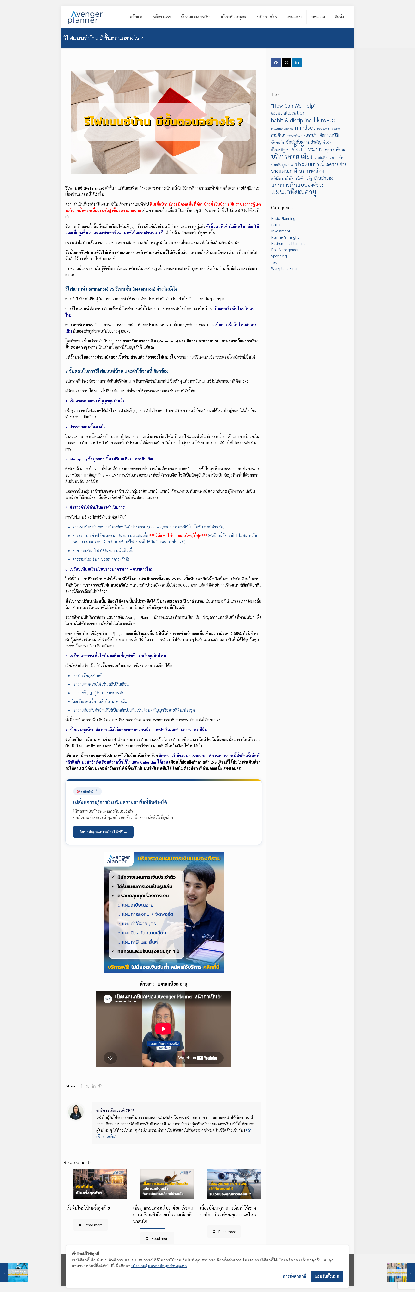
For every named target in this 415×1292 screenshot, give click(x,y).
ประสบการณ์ (309, 164)
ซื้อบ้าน (327, 142)
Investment (280, 230)
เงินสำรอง (324, 178)
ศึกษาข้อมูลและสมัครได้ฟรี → (103, 831)
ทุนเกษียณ (335, 149)
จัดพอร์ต (277, 142)
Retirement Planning (288, 243)
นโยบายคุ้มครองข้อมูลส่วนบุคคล (159, 1265)
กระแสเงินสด (294, 135)
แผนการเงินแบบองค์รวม (298, 184)
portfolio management (329, 128)
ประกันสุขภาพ (282, 164)
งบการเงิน (310, 135)
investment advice (282, 128)
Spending (279, 255)
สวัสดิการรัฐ (304, 178)
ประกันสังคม (337, 157)
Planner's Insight (285, 237)
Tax (274, 262)
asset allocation (288, 112)
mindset (305, 127)
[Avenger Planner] (85, 17)
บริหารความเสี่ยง (291, 156)
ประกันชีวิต (321, 157)
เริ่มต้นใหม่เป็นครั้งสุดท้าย (88, 1208)
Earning (277, 224)
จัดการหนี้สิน (330, 134)
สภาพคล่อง (311, 171)
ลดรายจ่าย (337, 164)
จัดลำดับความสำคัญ (303, 142)
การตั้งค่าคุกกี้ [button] (294, 1276)
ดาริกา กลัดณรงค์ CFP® (115, 1110)
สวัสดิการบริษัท (282, 178)
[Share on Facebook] (276, 62)
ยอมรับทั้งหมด (327, 1276)
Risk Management (286, 249)
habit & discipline (291, 120)
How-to (325, 119)
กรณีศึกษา (278, 135)
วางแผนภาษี (284, 171)
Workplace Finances (287, 268)
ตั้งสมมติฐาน (280, 150)
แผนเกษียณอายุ (293, 191)
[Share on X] (286, 62)
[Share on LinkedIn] (297, 62)
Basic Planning (283, 218)
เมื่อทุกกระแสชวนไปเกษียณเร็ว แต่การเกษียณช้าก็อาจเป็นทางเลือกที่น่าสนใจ (163, 1214)
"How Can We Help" (293, 105)
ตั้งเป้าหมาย (307, 149)
